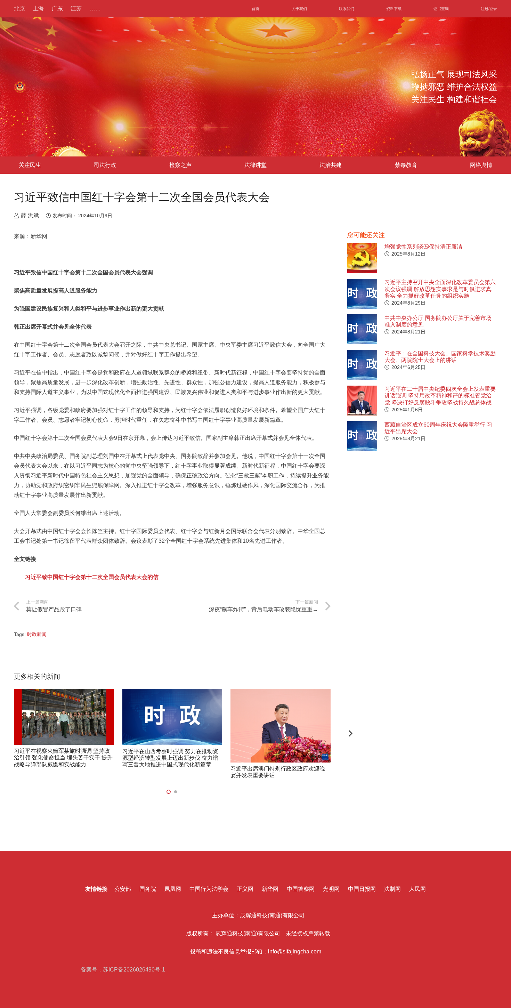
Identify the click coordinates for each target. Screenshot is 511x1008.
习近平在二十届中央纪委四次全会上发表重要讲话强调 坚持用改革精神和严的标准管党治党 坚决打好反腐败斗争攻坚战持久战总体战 (440, 395)
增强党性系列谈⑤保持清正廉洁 (423, 246)
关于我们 (299, 9)
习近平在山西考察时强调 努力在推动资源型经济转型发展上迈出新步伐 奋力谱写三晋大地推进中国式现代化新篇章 (170, 757)
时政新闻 (37, 634)
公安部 (122, 889)
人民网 (417, 889)
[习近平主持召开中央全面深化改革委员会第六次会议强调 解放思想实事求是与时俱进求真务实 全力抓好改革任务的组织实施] (362, 294)
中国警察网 (301, 889)
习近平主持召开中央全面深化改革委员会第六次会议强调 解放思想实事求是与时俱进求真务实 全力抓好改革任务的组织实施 (440, 288)
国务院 (147, 889)
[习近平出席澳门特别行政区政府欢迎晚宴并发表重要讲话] (280, 726)
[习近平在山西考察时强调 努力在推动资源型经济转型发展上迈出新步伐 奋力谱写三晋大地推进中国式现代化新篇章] (172, 717)
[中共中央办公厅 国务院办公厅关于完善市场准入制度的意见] (362, 329)
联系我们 (346, 9)
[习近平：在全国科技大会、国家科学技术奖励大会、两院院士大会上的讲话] (362, 365)
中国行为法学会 (208, 889)
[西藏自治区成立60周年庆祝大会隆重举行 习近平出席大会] (362, 436)
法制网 (392, 889)
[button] (168, 791)
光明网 (331, 889)
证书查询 (441, 9)
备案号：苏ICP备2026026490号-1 (122, 970)
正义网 (245, 889)
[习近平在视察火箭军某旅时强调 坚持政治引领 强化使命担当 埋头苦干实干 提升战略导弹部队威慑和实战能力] (64, 717)
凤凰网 (172, 889)
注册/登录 (489, 9)
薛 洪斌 (30, 215)
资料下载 (394, 9)
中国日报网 (362, 889)
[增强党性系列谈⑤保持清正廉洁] (362, 258)
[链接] (20, 87)
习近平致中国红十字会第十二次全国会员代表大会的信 (92, 577)
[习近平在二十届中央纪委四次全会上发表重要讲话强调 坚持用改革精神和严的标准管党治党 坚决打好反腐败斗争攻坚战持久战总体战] (362, 401)
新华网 (270, 889)
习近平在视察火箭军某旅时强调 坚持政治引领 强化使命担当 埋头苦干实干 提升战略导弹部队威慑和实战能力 (63, 757)
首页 (255, 9)
